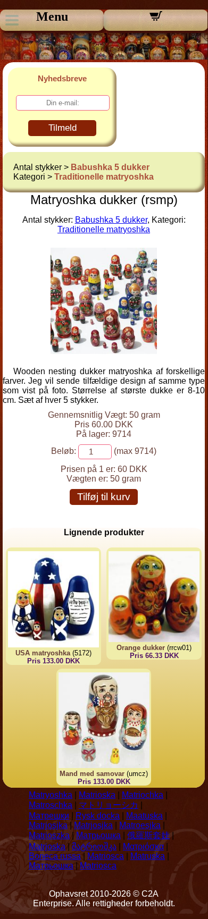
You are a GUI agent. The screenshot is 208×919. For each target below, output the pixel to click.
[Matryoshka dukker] (104, 351)
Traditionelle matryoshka (104, 176)
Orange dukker (141, 648)
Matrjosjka (48, 825)
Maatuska (144, 815)
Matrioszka (49, 835)
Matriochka (142, 794)
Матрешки (49, 815)
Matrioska (97, 794)
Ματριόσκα (143, 846)
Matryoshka (50, 794)
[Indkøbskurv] (155, 19)
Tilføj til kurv (103, 496)
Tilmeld (62, 128)
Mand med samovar (92, 774)
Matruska (147, 856)
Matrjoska (47, 846)
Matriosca (105, 856)
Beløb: (63, 451)
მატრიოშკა (94, 846)
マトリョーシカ (108, 805)
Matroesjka (140, 825)
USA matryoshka (42, 653)
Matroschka (50, 805)
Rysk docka (98, 815)
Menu (52, 16)
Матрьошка (98, 835)
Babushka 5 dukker (110, 167)
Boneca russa (55, 856)
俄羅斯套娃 (148, 835)
